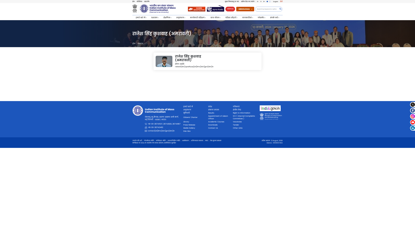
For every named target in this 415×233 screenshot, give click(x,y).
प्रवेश (210, 106)
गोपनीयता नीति (149, 140)
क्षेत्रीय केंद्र (237, 110)
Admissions (244, 9)
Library (186, 121)
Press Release (189, 125)
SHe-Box (187, 131)
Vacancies (237, 121)
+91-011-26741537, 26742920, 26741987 (164, 124)
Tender (236, 125)
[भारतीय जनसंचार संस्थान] (154, 8)
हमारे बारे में (140, 17)
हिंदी (281, 2)
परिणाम (230, 9)
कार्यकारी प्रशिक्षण (197, 17)
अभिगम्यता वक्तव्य (197, 140)
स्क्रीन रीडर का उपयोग (247, 2)
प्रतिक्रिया (139, 2)
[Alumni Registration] (196, 9)
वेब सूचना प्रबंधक (215, 140)
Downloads (213, 125)
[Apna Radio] (215, 9)
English (275, 2)
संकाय (140, 43)
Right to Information (241, 113)
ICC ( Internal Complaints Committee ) (244, 117)
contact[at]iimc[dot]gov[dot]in (161, 131)
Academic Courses (216, 121)
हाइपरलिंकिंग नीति (174, 140)
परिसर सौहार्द (230, 17)
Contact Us (213, 128)
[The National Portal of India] (270, 109)
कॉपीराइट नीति (161, 140)
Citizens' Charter (190, 117)
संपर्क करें (274, 17)
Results (211, 113)
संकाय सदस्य (213, 110)
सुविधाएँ (186, 113)
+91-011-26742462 (155, 127)
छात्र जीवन (215, 17)
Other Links (238, 128)
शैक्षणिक (166, 17)
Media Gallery (189, 128)
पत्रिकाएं (236, 106)
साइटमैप (146, 2)
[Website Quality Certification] (271, 117)
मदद (206, 140)
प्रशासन (154, 17)
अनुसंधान (180, 17)
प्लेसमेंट (261, 17)
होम (133, 2)
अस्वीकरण (185, 140)
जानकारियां (247, 17)
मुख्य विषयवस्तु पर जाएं (232, 2)
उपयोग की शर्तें (137, 140)
